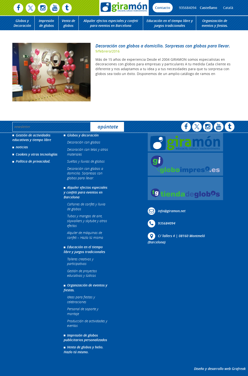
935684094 (187, 7)
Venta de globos (68, 23)
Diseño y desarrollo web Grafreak (220, 368)
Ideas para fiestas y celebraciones (81, 299)
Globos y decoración (83, 135)
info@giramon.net (172, 210)
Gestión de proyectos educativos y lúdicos (82, 273)
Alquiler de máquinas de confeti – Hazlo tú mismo (85, 235)
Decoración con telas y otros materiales (87, 152)
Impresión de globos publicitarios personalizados (85, 337)
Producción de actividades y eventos (87, 323)
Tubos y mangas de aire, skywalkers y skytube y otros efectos (87, 221)
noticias (22, 147)
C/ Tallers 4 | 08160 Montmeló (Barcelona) (176, 238)
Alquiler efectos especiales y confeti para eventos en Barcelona (111, 23)
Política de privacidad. (33, 161)
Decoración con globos (83, 142)
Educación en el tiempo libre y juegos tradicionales (170, 23)
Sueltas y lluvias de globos (86, 161)
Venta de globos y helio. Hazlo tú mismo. (83, 349)
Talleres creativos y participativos (80, 261)
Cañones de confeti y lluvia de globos (86, 206)
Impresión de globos (46, 23)
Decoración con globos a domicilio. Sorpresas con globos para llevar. (162, 46)
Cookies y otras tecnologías (36, 154)
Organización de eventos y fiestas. (215, 23)
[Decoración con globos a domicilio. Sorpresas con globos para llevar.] (51, 72)
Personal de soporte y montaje (82, 311)
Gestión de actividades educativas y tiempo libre (31, 137)
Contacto (162, 7)
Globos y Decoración (22, 23)
